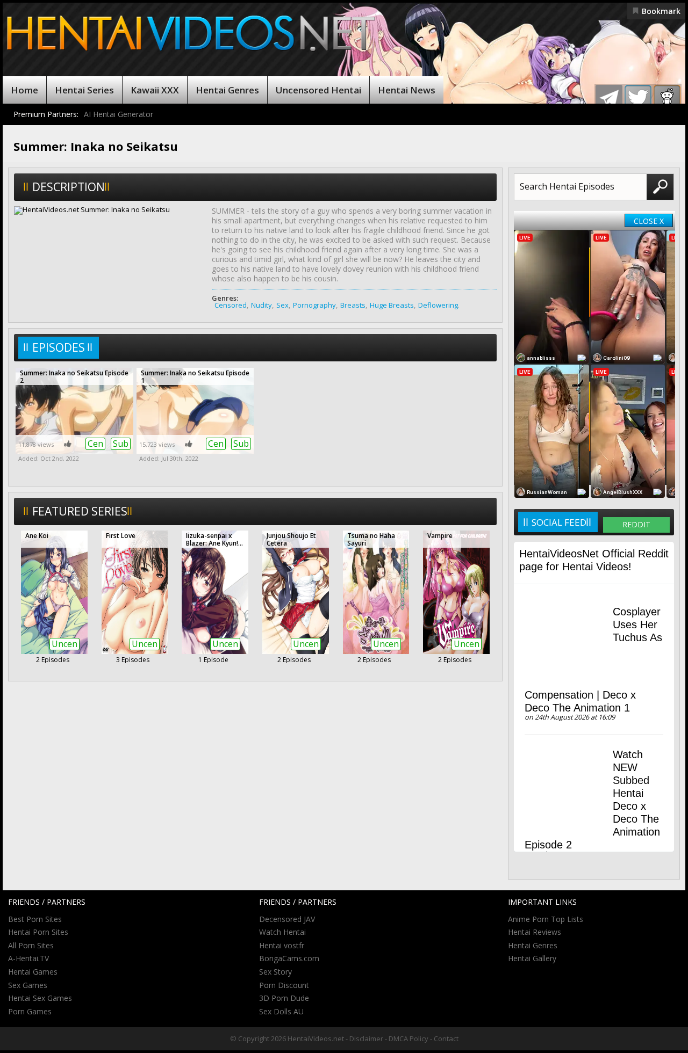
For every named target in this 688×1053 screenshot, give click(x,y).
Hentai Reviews (534, 932)
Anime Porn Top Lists (545, 919)
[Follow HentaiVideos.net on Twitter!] (638, 98)
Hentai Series (84, 90)
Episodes (59, 347)
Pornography (314, 305)
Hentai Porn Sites (38, 932)
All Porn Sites (31, 945)
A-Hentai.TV (28, 958)
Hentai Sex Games (40, 998)
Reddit (636, 524)
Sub (120, 443)
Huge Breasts (392, 305)
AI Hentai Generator (118, 114)
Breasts (353, 305)
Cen (95, 443)
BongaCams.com (289, 958)
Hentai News (406, 90)
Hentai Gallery (532, 958)
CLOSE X (649, 221)
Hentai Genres (227, 90)
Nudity (261, 305)
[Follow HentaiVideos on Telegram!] (609, 98)
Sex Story (275, 972)
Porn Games (30, 1011)
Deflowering (438, 305)
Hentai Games (33, 972)
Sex (282, 305)
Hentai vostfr (281, 945)
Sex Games (27, 985)
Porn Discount (284, 985)
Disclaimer (366, 1038)
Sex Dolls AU (281, 1011)
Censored (230, 305)
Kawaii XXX (155, 90)
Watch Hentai (282, 932)
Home (24, 90)
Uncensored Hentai (318, 90)
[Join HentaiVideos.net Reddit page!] (667, 98)
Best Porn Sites (35, 919)
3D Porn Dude (284, 998)
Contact (446, 1038)
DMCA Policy (408, 1038)
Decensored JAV (287, 919)
